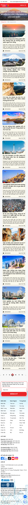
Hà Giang (21, 415)
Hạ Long (21, 406)
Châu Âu (3, 418)
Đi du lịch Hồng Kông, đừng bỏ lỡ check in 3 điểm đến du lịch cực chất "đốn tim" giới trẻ (14, 215)
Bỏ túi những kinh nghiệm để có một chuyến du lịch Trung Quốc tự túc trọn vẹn (14, 128)
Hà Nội (21, 403)
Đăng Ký (14, 394)
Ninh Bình (21, 408)
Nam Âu (3, 422)
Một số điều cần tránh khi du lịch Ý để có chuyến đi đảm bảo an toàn (14, 243)
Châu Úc (3, 427)
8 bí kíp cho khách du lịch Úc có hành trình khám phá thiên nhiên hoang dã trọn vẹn (14, 98)
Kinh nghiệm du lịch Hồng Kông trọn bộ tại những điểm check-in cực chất (14, 302)
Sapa (20, 410)
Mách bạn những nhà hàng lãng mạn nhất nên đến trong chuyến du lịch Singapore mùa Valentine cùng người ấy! (14, 272)
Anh (11, 430)
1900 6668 (6, 477)
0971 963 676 (10, 441)
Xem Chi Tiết (22, 50)
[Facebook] (25, 496)
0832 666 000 (7, 439)
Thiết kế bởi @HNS (5, 503)
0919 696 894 (10, 442)
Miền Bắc (3, 403)
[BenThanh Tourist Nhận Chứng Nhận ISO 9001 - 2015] (7, 484)
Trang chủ (3, 22)
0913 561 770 (9, 449)
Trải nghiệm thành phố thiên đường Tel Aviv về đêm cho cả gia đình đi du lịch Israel (14, 186)
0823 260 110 (7, 444)
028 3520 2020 (5, 473)
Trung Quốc (13, 418)
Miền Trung (4, 408)
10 (15, 375)
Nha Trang (22, 420)
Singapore (12, 406)
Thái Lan (12, 403)
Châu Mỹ (3, 432)
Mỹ (11, 432)
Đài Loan (12, 413)
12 (22, 375)
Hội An (21, 425)
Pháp (11, 420)
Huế (20, 427)
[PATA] (12, 480)
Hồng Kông (13, 415)
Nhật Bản (12, 408)
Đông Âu (3, 420)
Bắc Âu (2, 425)
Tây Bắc (3, 406)
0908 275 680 (9, 447)
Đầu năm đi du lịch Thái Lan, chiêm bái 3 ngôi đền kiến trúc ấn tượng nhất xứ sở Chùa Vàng (14, 330)
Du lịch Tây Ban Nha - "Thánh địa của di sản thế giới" (14, 359)
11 (19, 375)
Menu (22, 5)
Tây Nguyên (4, 413)
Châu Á (2, 415)
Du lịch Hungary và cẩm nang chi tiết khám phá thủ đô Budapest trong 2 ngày (14, 157)
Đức (11, 422)
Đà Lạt (21, 432)
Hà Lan (12, 427)
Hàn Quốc (12, 410)
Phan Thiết (22, 422)
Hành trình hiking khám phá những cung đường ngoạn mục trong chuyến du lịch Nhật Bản (14, 69)
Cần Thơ (21, 418)
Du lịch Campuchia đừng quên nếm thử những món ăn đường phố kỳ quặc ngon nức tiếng (14, 40)
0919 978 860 (9, 451)
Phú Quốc (21, 413)
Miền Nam (3, 410)
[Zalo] (25, 501)
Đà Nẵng (21, 430)
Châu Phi (3, 430)
